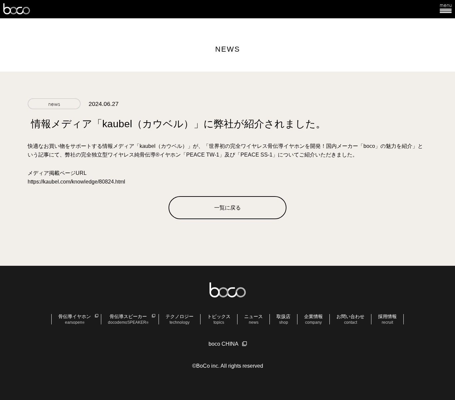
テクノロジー (180, 319)
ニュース (253, 319)
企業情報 (313, 319)
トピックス (218, 319)
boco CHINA (223, 344)
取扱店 (283, 319)
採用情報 (387, 319)
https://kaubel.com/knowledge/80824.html (76, 182)
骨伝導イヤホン (74, 319)
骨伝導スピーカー (128, 319)
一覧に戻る (227, 207)
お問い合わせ (350, 319)
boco (16, 9)
